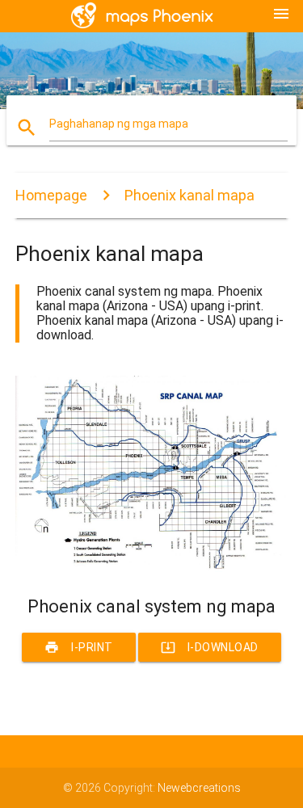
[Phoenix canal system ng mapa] (151, 568)
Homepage (51, 195)
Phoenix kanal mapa (189, 195)
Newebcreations (199, 787)
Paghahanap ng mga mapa (118, 123)
